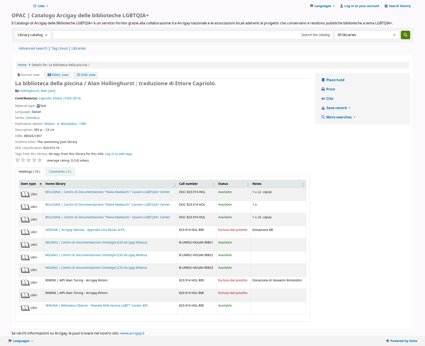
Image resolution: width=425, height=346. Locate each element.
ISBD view (87, 75)
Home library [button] (55, 184)
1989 (82, 124)
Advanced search (33, 48)
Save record (336, 108)
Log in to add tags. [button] (119, 154)
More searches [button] (339, 117)
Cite (329, 98)
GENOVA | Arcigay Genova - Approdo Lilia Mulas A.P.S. (85, 230)
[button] (40, 6)
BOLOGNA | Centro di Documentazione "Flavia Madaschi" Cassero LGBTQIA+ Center (107, 192)
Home (22, 65)
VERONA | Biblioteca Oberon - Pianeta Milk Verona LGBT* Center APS (96, 305)
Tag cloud (59, 48)
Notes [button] (256, 184)
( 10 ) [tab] (29, 171)
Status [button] (223, 184)
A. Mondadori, (67, 124)
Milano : (50, 124)
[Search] (405, 35)
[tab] (60, 171)
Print (330, 89)
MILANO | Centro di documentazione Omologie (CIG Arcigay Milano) (96, 242)
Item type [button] (28, 184)
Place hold (334, 80)
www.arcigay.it (132, 333)
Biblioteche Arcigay (21, 6)
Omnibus (33, 118)
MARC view (59, 75)
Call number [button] (188, 184)
